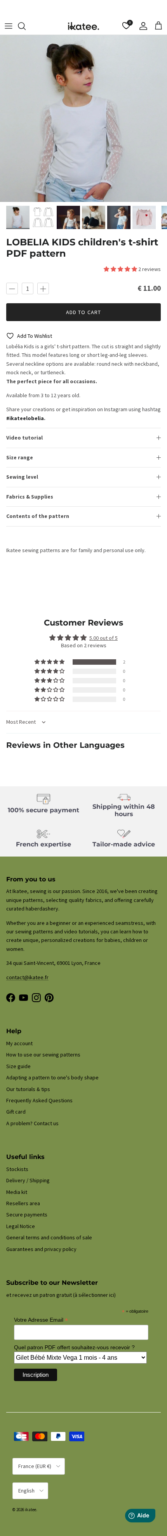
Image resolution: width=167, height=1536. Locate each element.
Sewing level (22, 476)
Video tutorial (24, 437)
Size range (19, 457)
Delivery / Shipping (28, 1180)
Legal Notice (20, 1226)
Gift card (16, 1111)
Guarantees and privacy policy (41, 1249)
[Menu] (8, 26)
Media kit (16, 1191)
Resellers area (23, 1203)
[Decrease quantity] (12, 288)
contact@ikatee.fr (83, 9)
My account (19, 1043)
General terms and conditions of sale (49, 1237)
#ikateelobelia (25, 418)
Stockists (17, 1169)
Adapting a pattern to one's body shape (52, 1077)
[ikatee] (83, 26)
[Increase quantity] (43, 288)
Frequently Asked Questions (39, 1100)
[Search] (25, 26)
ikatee (30, 1509)
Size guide (18, 1066)
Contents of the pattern (37, 516)
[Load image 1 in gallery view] (83, 118)
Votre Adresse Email (41, 1320)
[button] (121, 269)
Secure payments (26, 1214)
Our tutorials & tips (28, 1089)
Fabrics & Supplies (29, 496)
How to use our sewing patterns (43, 1054)
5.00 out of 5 (103, 637)
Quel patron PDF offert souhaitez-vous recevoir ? (74, 1347)
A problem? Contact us (32, 1123)
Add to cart (83, 312)
